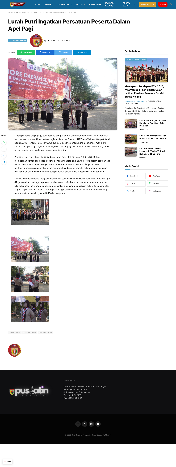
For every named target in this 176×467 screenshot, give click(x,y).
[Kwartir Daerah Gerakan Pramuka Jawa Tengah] (17, 4)
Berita (79, 4)
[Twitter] (3, 155)
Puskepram (95, 4)
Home (37, 4)
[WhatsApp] (3, 142)
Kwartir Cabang (109, 4)
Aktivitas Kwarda (17, 41)
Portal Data (126, 4)
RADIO (163, 4)
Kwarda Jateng (29, 332)
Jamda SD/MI (14, 332)
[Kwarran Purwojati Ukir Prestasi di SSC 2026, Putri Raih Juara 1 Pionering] (131, 152)
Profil (48, 4)
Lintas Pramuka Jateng (136, 59)
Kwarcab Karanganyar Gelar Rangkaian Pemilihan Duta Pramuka (152, 123)
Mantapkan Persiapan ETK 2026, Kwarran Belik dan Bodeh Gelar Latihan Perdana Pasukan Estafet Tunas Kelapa (144, 91)
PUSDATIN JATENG (154, 101)
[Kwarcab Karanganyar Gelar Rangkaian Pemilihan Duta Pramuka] (131, 123)
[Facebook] (3, 148)
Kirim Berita (147, 4)
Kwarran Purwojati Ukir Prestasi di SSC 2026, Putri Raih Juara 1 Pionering (152, 151)
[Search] (170, 4)
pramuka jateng (45, 332)
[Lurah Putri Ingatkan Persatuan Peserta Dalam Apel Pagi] (62, 94)
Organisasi (63, 4)
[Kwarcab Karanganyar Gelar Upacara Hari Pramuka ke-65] (131, 139)
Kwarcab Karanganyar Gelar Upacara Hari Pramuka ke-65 (153, 137)
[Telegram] (3, 162)
